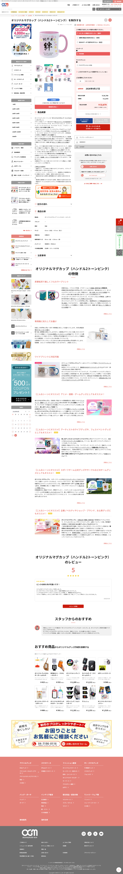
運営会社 (43, 856)
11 (18, 424)
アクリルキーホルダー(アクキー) (28, 772)
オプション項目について (47, 846)
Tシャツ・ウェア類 (91, 794)
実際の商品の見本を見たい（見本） (90, 38)
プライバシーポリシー (90, 852)
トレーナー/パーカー (90, 803)
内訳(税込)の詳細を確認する (92, 114)
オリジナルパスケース (69, 768)
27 (24, 431)
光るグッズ (23, 768)
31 (15, 435)
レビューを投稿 (73, 606)
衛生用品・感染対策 (70, 794)
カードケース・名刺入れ (70, 771)
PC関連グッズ (88, 768)
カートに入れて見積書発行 (84, 120)
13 (24, 424)
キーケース (66, 781)
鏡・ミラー (44, 809)
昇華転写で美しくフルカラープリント (52, 281)
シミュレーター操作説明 (26, 846)
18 (18, 428)
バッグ (22, 799)
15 (30, 424)
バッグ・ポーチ (25, 794)
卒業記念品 (14, 12)
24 (15, 431)
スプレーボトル (67, 803)
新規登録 (119, 1)
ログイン (108, 1)
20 (24, 428)
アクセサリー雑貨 (68, 784)
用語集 (64, 846)
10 (15, 424)
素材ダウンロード (89, 846)
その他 (22, 783)
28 (27, 431)
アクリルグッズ (25, 763)
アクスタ (38, 12)
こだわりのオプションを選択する (93, 72)
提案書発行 (82, 142)
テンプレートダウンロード (87, 137)
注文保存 (82, 147)
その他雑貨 (44, 812)
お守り (65, 787)
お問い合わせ (96, 5)
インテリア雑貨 (21, 15)
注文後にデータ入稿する (93, 127)
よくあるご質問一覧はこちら (91, 183)
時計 (21, 780)
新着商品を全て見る (25, 270)
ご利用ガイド (75, 5)
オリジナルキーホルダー (70, 778)
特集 (68, 5)
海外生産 (44, 820)
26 (21, 431)
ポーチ (22, 803)
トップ (12, 15)
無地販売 (23, 820)
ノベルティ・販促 (23, 12)
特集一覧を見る (26, 230)
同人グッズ (53, 12)
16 (12, 428)
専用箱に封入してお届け (46, 321)
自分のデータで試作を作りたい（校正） (91, 42)
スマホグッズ (88, 771)
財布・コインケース (69, 774)
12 (21, 424)
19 (21, 428)
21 (27, 428)
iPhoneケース (61, 12)
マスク (65, 806)
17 (15, 428)
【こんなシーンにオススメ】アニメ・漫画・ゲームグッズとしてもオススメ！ (70, 394)
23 (12, 431)
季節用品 (44, 803)
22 (30, 428)
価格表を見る (53, 107)
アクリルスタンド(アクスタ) (28, 776)
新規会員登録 (23, 852)
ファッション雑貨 (69, 763)
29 (30, 431)
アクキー (31, 12)
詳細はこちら (108, 314)
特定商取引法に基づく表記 (27, 856)
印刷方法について (89, 842)
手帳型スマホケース (47, 771)
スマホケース (46, 763)
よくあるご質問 (86, 5)
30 (12, 435)
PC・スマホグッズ (91, 763)
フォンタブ (87, 774)
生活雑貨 (30, 15)
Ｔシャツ (87, 799)
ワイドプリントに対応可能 (47, 356)
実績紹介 (22, 849)
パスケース (45, 12)
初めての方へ (44, 842)
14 (27, 424)
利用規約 (65, 852)
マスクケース (67, 799)
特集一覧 (43, 849)
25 (18, 431)
